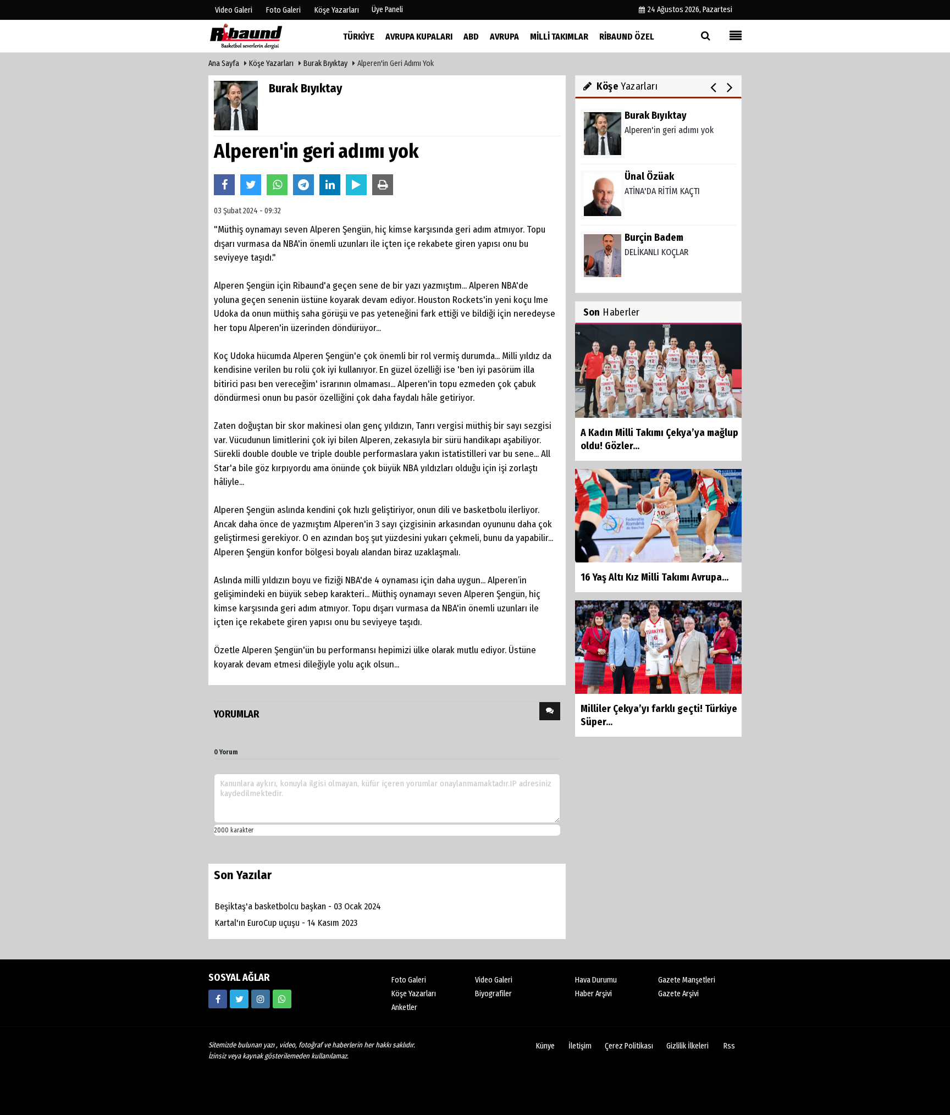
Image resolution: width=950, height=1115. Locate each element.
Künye (545, 1046)
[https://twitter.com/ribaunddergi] (239, 999)
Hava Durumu (596, 980)
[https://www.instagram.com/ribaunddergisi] (260, 999)
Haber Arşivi (593, 993)
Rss (729, 1046)
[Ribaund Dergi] (263, 36)
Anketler (404, 1007)
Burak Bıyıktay (325, 63)
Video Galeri (493, 980)
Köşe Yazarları (271, 63)
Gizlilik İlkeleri (687, 1046)
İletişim (580, 1046)
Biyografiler (493, 993)
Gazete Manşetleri (686, 980)
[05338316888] (282, 999)
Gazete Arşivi (678, 993)
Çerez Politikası (629, 1046)
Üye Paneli (387, 9)
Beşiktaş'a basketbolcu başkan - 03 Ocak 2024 (298, 906)
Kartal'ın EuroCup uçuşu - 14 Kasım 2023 (286, 923)
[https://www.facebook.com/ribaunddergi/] (217, 999)
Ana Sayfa (223, 63)
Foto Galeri (408, 980)
